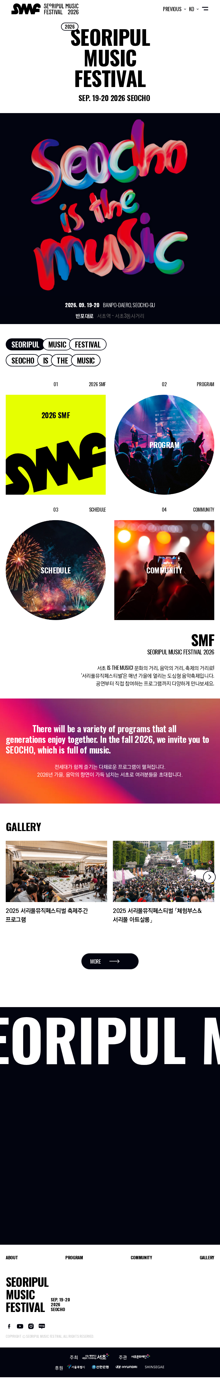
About (12, 1257)
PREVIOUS (172, 8)
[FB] (9, 1325)
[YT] (20, 1325)
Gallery (207, 1257)
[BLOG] (41, 1325)
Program (74, 1257)
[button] (209, 877)
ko (192, 8)
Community (141, 1257)
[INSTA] (31, 1325)
